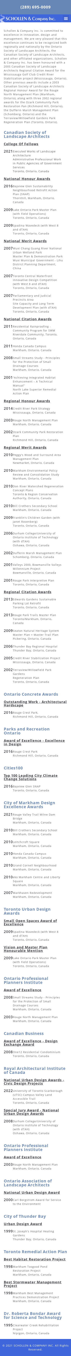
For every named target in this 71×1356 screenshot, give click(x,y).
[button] (66, 18)
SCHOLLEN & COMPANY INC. (34, 1345)
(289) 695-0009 (35, 7)
